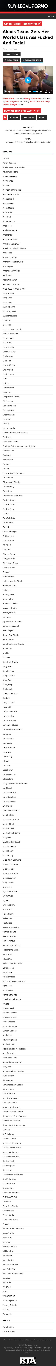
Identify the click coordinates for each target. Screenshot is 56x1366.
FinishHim (7, 491)
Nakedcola (7, 918)
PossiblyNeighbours (12, 999)
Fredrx (6, 513)
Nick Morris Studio (11, 950)
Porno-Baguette (10, 994)
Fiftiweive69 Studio (11, 482)
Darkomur (7, 392)
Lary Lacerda (8, 738)
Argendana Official (11, 270)
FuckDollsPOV (9, 518)
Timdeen (7, 1201)
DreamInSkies (9, 410)
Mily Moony (8, 855)
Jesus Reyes (8, 630)
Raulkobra (7, 1035)
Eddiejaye (7, 437)
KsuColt (6, 698)
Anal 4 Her (7, 226)
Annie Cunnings (10, 257)
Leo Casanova (9, 747)
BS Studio (7, 342)
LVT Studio (7, 806)
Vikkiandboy (8, 1251)
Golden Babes (9, 567)
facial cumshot (37, 101)
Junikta (6, 653)
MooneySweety (9, 878)
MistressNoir (8, 869)
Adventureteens (10, 176)
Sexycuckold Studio (11, 1107)
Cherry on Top (9, 351)
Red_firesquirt (9, 1053)
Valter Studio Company (13, 1228)
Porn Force (7, 985)
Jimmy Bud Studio (11, 635)
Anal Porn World (10, 230)
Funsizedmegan (10, 531)
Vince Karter (8, 1260)
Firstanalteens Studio (12, 495)
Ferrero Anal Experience (14, 473)
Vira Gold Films (9, 1269)
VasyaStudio (8, 1233)
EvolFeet (6, 464)
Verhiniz (6, 1242)
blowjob (13, 104)
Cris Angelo (8, 369)
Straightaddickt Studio (13, 1174)
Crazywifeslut (9, 365)
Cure (5, 378)
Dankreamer (8, 387)
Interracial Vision (10, 603)
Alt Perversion (9, 221)
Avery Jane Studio (11, 284)
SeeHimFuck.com (10, 1098)
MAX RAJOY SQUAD (11, 842)
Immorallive (8, 599)
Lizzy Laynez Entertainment (15, 783)
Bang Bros (7, 297)
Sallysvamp (8, 1080)
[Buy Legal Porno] (28, 12)
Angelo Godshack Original (14, 248)
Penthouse (7, 972)
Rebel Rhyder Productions (14, 1048)
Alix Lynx (7, 216)
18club (6, 158)
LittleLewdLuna (9, 774)
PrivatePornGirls (10, 1017)
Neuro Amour (9, 940)
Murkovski (7, 887)
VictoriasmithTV (10, 1246)
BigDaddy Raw (9, 311)
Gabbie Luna (8, 536)
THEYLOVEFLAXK (10, 1197)
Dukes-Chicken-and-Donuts (15, 432)
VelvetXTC (7, 1237)
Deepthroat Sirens (11, 396)
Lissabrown (8, 770)
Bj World (6, 320)
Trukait (6, 1224)
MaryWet (7, 837)
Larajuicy (7, 734)
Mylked (6, 900)
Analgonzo (7, 235)
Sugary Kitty (8, 1188)
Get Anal (6, 549)
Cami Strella (8, 347)
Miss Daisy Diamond (12, 860)
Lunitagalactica (9, 801)
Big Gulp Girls (9, 306)
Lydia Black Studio (11, 810)
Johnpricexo (8, 639)
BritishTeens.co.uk (11, 333)
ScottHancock (9, 1093)
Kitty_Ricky (7, 684)
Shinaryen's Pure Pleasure (15, 1116)
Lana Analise (8, 716)
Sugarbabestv (9, 1183)
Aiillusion (7, 185)
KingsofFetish (9, 675)
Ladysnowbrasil (10, 711)
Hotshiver (7, 590)
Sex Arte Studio (10, 1102)
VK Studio (7, 1282)
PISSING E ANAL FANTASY (14, 981)
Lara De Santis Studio (12, 729)
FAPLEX (6, 468)
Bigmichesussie (10, 315)
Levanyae (7, 752)
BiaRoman (7, 302)
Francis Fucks (9, 504)
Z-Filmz (6, 1309)
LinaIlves (7, 765)
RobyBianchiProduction (13, 1071)
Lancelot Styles (9, 720)
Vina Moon (7, 1255)
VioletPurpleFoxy (10, 1264)
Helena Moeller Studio (13, 581)
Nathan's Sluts (9, 931)
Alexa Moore (8, 208)
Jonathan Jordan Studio (13, 644)
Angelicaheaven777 (11, 244)
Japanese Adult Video (12, 621)
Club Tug (7, 360)
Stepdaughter (9, 1165)
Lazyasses (7, 743)
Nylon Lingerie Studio (12, 963)
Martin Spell (8, 828)
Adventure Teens (10, 171)
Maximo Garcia (9, 846)
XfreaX (6, 1291)
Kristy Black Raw (10, 693)
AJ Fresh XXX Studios (12, 190)
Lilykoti (6, 761)
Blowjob (14, 117)
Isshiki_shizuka (9, 612)
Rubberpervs (9, 1075)
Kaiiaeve (6, 657)
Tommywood (8, 1210)
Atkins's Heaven (10, 280)
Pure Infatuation (10, 1026)
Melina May (8, 851)
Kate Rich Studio (10, 662)
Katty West (7, 666)
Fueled (6, 527)
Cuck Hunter (8, 374)
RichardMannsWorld (12, 1062)
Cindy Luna (8, 356)
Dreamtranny (9, 414)
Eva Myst (7, 455)
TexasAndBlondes (11, 1192)
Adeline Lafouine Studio (13, 167)
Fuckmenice (8, 522)
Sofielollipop (8, 1134)
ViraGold (6, 1278)
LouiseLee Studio (10, 792)
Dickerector (8, 401)
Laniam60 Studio (10, 725)
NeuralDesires (9, 936)
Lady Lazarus (9, 702)
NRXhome (7, 959)
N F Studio (7, 909)
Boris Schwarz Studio (12, 329)
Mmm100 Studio (10, 873)
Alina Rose (7, 212)
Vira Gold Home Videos (13, 1273)
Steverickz (7, 1170)
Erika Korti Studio (10, 441)
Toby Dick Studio (10, 1206)
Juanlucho (7, 648)
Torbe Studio (8, 1215)
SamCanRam (8, 1089)
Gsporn (6, 572)
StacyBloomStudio (11, 1156)
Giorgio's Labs (9, 558)
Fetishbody (8, 477)
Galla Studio (8, 540)
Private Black (8, 1008)
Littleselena (8, 779)
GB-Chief (7, 545)
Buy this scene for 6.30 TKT (20, 110)
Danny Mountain (33, 60)
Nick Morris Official (11, 945)
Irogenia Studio (10, 608)
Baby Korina (8, 293)
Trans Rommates (10, 1219)
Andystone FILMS (10, 239)
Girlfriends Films (10, 563)
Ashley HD (7, 275)
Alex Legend (8, 199)
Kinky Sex (7, 680)
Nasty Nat (7, 923)
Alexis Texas (12, 60)
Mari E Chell (8, 824)
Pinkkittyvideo (11, 54)
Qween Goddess (10, 1030)
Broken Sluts (8, 338)
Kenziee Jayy (8, 671)
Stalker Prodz (9, 1161)
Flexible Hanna (9, 500)
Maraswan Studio (11, 819)
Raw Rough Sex (10, 1039)
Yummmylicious (10, 1300)
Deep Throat (28, 117)
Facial (42, 117)
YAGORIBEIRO (9, 1296)
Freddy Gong (8, 509)
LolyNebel (7, 788)
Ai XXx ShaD (8, 181)
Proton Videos (9, 1021)
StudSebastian (9, 1179)
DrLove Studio (9, 428)
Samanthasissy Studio (13, 1084)
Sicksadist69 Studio (11, 1120)
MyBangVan (8, 896)
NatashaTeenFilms (11, 927)
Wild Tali (7, 1287)
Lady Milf (7, 707)
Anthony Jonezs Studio (13, 261)
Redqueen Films (10, 1057)
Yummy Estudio (10, 1305)
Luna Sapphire (9, 797)
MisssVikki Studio (10, 864)
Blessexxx (7, 324)
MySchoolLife (9, 905)
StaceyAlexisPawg (11, 1152)
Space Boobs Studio (12, 1143)
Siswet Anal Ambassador (14, 1125)
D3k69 (5, 383)
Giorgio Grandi (9, 554)
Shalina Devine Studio (13, 1111)
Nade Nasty (8, 914)
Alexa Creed (8, 203)
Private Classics (10, 1012)
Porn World (8, 990)
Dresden (6, 419)
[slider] (14, 91)
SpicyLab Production (12, 1147)
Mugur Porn (8, 882)
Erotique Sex (8, 450)
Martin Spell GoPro (11, 833)
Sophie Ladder (9, 1138)
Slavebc (6, 1129)
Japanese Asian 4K (11, 626)
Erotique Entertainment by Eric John (19, 446)
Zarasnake (7, 1314)
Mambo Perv (8, 815)
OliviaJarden (8, 968)
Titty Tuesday (9, 1331)
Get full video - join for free (21, 23)
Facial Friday (8, 1327)
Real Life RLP (8, 1044)
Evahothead (8, 459)
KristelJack (7, 689)
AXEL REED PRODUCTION (14, 289)
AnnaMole (7, 252)
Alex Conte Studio (11, 194)
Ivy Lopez (7, 617)
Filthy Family (8, 486)
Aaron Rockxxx (9, 163)
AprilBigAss (8, 266)
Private (6, 1004)
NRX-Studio (8, 954)
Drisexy (6, 423)
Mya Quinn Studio (11, 891)
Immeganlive (8, 594)
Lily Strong (7, 756)
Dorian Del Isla (9, 405)
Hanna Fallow (9, 576)
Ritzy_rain (7, 1066)
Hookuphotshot (10, 585)
